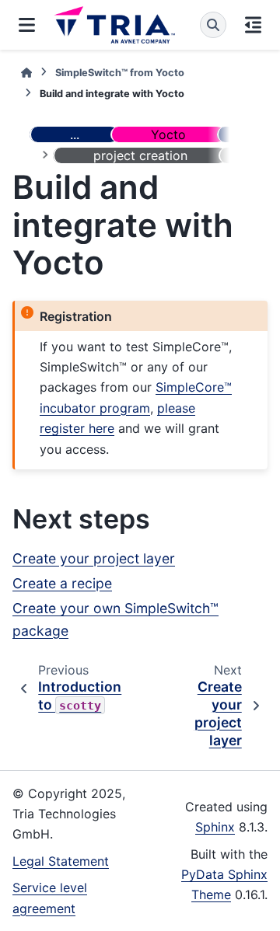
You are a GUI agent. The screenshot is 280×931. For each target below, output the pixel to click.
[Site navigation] (26, 25)
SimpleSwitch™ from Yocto (119, 72)
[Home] (26, 73)
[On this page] (253, 25)
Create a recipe (62, 583)
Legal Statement (60, 861)
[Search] (213, 25)
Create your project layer (93, 558)
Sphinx (215, 827)
